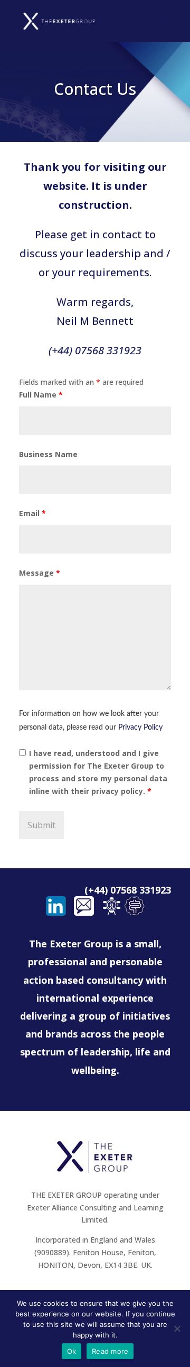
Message (39, 573)
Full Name (41, 395)
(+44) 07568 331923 (95, 350)
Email (32, 513)
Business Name (48, 454)
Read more (110, 1351)
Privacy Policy (140, 727)
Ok (72, 1351)
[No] (177, 1328)
